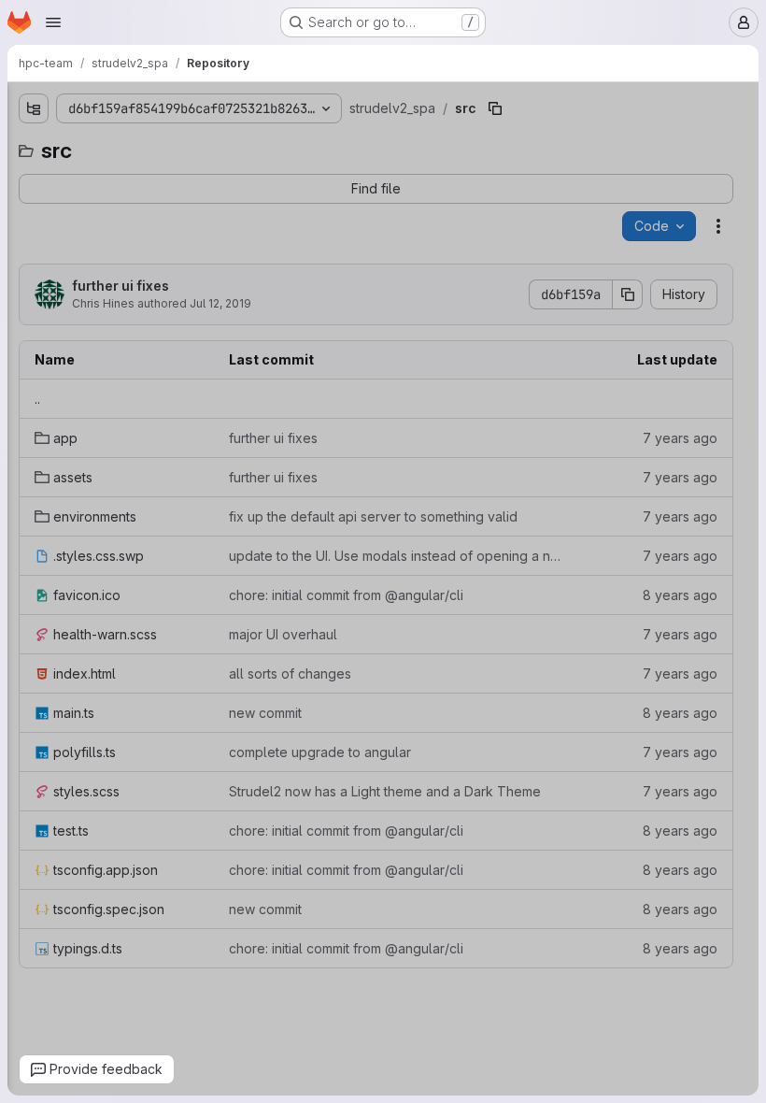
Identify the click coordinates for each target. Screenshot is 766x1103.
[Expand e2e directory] (32, 178)
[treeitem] (154, 178)
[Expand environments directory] (47, 328)
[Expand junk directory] (32, 208)
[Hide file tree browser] (33, 108)
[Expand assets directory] (47, 298)
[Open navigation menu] (53, 22)
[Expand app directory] (47, 268)
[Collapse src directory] (32, 238)
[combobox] (152, 145)
